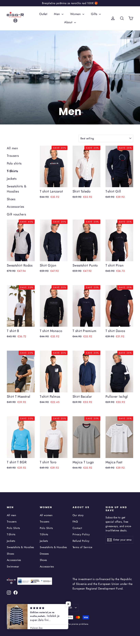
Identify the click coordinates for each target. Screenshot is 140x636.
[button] (68, 604)
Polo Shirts (13, 528)
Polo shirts (14, 163)
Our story (78, 515)
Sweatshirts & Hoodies (16, 189)
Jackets (12, 178)
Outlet (43, 14)
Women (76, 14)
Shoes (11, 199)
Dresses (44, 554)
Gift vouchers (16, 214)
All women (46, 515)
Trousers (13, 155)
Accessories (15, 206)
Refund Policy (81, 541)
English (68, 608)
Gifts (94, 14)
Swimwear (13, 566)
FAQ (75, 522)
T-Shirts (12, 171)
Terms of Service (82, 547)
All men (12, 148)
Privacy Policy (81, 534)
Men (57, 14)
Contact (77, 528)
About (68, 22)
